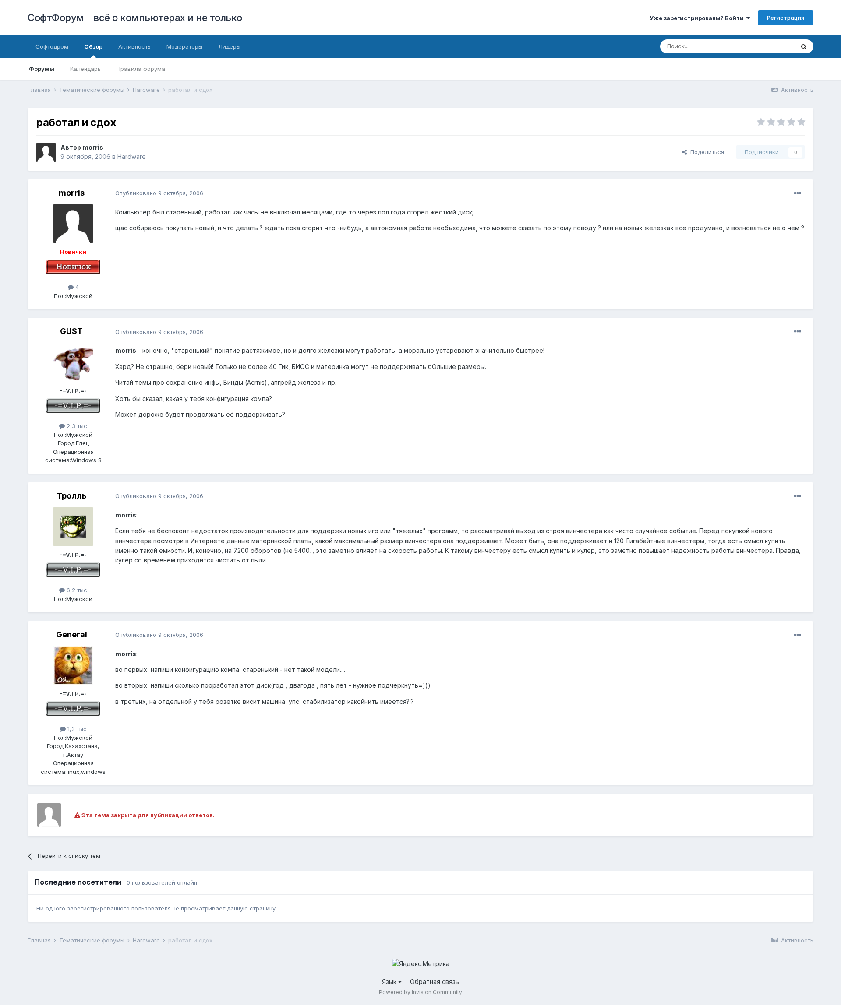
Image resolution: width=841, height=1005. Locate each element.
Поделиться (705, 151)
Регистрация (785, 17)
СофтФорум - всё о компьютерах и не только (135, 17)
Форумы (41, 68)
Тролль (71, 495)
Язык (390, 981)
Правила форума (141, 68)
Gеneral (71, 634)
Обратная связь (434, 981)
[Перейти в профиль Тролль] (73, 526)
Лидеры (229, 46)
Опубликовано (159, 193)
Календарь (85, 68)
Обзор (93, 46)
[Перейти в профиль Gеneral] (73, 665)
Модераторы (184, 46)
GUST (71, 331)
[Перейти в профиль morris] (46, 152)
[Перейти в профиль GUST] (73, 362)
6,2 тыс (76, 590)
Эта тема (770, 46)
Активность (134, 46)
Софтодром (51, 46)
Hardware (131, 156)
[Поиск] (803, 46)
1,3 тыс (76, 728)
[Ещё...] (797, 193)
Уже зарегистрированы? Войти (698, 17)
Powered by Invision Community (420, 992)
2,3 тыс (76, 425)
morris (92, 147)
